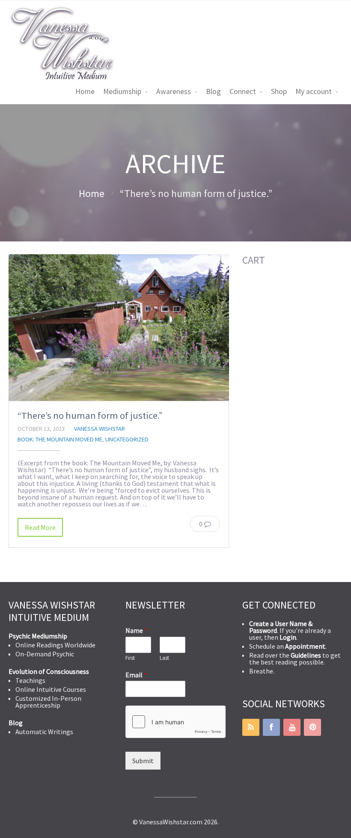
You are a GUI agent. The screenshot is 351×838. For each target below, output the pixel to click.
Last (164, 658)
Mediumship (122, 91)
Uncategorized (127, 439)
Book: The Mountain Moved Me (60, 439)
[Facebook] (271, 727)
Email (136, 674)
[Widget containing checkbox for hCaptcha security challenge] (175, 722)
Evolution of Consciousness (49, 671)
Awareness (173, 91)
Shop (279, 91)
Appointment (305, 646)
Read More (40, 527)
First (130, 658)
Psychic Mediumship (38, 636)
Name (136, 630)
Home (85, 91)
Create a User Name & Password (280, 627)
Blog (213, 91)
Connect (242, 91)
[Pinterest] (312, 727)
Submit (143, 760)
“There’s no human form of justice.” (90, 415)
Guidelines (306, 655)
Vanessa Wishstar (99, 428)
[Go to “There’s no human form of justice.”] (119, 327)
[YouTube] (291, 727)
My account (313, 91)
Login (288, 637)
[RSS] (250, 727)
